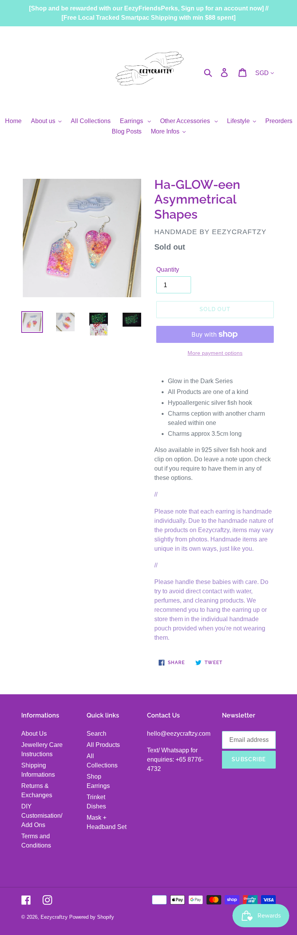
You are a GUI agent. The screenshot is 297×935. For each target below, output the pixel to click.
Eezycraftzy (54, 917)
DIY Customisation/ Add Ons (41, 815)
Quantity (167, 269)
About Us (34, 733)
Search (96, 733)
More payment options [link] (215, 353)
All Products (103, 744)
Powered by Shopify (91, 917)
